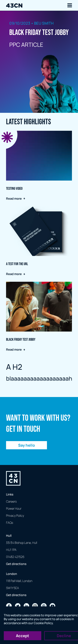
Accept (22, 635)
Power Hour (13, 508)
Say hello (26, 445)
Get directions (16, 564)
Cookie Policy (43, 623)
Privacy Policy (15, 515)
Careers (11, 501)
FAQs (9, 523)
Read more (14, 199)
